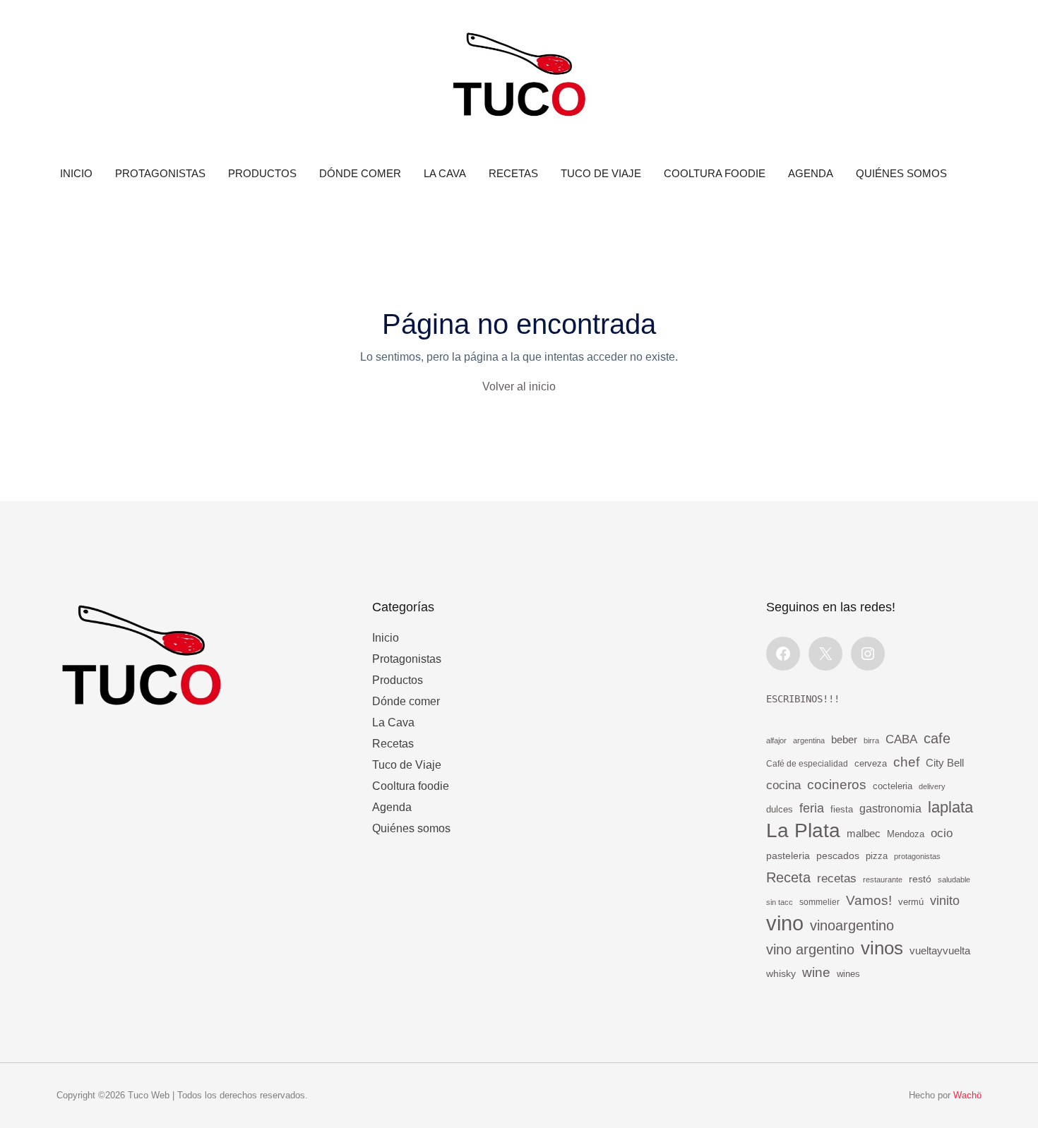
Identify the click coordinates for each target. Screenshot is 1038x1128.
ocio (942, 833)
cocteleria (892, 786)
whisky (781, 973)
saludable (954, 879)
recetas (837, 878)
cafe (937, 738)
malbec (864, 833)
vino (785, 923)
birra (871, 740)
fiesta (841, 810)
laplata (950, 807)
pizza (877, 856)
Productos (262, 173)
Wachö (967, 1095)
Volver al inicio (519, 386)
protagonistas (917, 856)
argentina (809, 740)
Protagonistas (160, 173)
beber (844, 739)
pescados (837, 856)
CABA (901, 739)
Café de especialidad (807, 764)
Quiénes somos (901, 173)
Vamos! (869, 900)
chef (906, 761)
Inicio (76, 173)
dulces (779, 809)
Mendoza (905, 834)
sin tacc (779, 902)
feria (811, 808)
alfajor (776, 740)
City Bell (945, 763)
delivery (932, 786)
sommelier (819, 901)
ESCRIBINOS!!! (803, 698)
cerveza (870, 764)
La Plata (803, 830)
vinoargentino (852, 925)
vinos (882, 948)
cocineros (836, 784)
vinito (945, 900)
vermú (911, 901)
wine (816, 972)
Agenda (810, 173)
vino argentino (810, 949)
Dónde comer (360, 173)
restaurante (882, 879)
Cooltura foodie (714, 173)
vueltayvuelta (939, 950)
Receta (788, 877)
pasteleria (788, 855)
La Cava (445, 173)
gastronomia (890, 808)
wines (848, 973)
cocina (783, 785)
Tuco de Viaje (601, 173)
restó (920, 879)
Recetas (513, 173)
